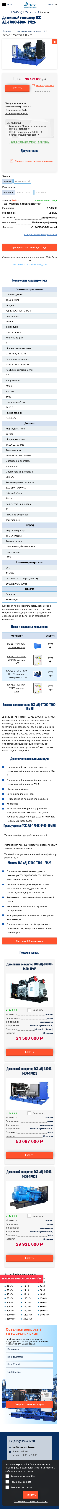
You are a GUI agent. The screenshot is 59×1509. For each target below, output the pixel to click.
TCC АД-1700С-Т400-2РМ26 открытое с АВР (16, 688)
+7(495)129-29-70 (24, 12)
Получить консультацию (29, 1404)
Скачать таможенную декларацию (33, 161)
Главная (7, 30)
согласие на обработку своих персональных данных (30, 1415)
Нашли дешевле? (45, 85)
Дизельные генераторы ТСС (30, 30)
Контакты (44, 12)
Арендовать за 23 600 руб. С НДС (29, 247)
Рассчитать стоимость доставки (29, 141)
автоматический (22, 181)
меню (10, 4)
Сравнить (38, 1009)
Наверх (50, 4)
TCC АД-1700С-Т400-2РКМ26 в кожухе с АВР (16, 660)
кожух (20, 192)
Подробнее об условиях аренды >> (29, 264)
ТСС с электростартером (16, 113)
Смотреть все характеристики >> (40, 234)
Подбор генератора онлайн (21, 1278)
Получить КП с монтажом (29, 941)
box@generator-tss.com (24, 1447)
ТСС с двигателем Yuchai (16, 110)
